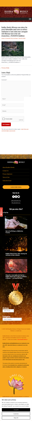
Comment (4, 79)
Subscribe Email (7, 180)
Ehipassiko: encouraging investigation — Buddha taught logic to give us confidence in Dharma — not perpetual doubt (16, 276)
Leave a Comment (5, 38)
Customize (16, 413)
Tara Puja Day (4, 212)
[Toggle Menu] (30, 19)
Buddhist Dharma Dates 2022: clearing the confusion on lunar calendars (16, 254)
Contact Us (5, 170)
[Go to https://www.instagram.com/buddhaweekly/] (16, 196)
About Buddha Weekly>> (22, 339)
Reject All (16, 417)
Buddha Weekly (13, 352)
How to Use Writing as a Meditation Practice (14, 231)
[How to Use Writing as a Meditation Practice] (16, 222)
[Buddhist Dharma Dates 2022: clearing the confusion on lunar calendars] (16, 243)
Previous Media (4, 68)
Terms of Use (6, 177)
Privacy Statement (7, 174)
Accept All (16, 409)
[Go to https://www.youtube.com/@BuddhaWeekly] (18, 196)
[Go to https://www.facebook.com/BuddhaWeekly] (13, 196)
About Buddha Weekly (8, 167)
